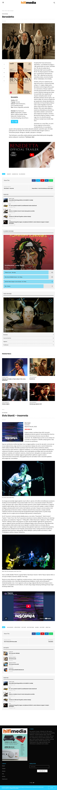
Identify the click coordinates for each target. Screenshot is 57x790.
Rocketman (32, 379)
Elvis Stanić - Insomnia (9, 188)
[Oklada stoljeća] (14, 392)
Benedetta (9, 174)
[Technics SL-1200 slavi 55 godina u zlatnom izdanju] (5, 217)
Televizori (11, 668)
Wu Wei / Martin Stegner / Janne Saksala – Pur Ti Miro (15, 281)
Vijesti (3, 766)
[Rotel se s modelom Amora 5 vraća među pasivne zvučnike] (5, 211)
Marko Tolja (48, 627)
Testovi (3, 768)
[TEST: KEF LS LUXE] (5, 659)
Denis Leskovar (7, 268)
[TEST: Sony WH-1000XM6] (5, 653)
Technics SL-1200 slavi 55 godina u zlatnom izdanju (20, 216)
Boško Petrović (17, 627)
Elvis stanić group (30, 627)
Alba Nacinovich (10, 627)
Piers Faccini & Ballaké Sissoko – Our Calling (13, 277)
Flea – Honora (7, 286)
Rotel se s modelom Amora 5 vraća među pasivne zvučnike (22, 211)
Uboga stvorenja (9, 329)
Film (6, 10)
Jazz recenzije (4, 412)
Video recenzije (10, 10)
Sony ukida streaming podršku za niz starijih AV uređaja (21, 200)
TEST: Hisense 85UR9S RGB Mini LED (16, 669)
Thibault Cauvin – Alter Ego (10, 272)
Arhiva (3, 776)
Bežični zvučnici (12, 657)
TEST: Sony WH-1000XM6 (14, 653)
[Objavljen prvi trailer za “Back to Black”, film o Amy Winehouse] (14, 367)
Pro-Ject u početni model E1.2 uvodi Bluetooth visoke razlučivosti (23, 205)
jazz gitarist (42, 627)
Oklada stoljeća (5, 404)
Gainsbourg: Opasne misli (36, 404)
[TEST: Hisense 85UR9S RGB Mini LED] (5, 670)
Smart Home (11, 198)
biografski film (15, 174)
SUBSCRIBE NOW (42, 770)
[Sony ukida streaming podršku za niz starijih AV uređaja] (5, 200)
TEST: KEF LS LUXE (12, 658)
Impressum (4, 779)
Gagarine (28, 341)
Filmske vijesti (5, 377)
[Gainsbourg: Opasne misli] (42, 392)
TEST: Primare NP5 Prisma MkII (10, 641)
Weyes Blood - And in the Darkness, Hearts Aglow (42, 188)
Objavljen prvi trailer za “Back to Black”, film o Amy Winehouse (14, 379)
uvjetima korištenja (14, 788)
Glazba (3, 771)
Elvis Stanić (23, 627)
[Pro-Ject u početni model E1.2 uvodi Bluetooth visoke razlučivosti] (5, 206)
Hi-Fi (10, 209)
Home (3, 10)
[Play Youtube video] (32, 155)
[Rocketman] (42, 367)
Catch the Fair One (28, 338)
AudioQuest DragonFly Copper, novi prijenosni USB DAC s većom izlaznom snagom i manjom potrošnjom (29, 222)
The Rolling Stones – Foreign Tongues (14, 265)
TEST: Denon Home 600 (14, 664)
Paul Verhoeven (22, 174)
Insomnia (37, 627)
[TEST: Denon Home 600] (5, 664)
